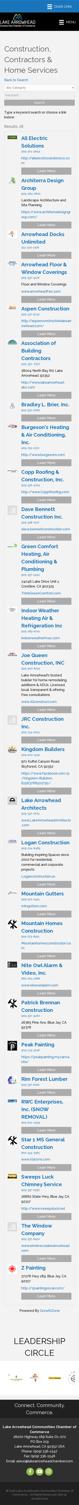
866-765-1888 (30, 978)
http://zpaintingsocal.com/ (42, 1288)
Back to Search (16, 80)
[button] (9, 1375)
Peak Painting (37, 1045)
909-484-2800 (30, 193)
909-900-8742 (30, 668)
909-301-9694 (30, 151)
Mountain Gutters (42, 894)
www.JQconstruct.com (39, 702)
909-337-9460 (30, 1015)
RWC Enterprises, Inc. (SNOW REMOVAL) (42, 1109)
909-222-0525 (30, 899)
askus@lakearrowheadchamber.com (44, 1461)
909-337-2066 (30, 410)
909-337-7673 (30, 813)
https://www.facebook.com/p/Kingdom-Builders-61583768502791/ (45, 778)
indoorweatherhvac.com (40, 638)
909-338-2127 (30, 522)
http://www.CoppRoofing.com (45, 492)
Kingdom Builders (43, 749)
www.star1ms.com (35, 1159)
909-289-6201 (30, 631)
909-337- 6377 (30, 364)
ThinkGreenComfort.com (41, 593)
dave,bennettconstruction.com (45, 529)
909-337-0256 (30, 1190)
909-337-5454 (30, 574)
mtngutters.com (34, 906)
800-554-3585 (30, 1152)
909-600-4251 (30, 754)
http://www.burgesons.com (43, 455)
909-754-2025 (30, 732)
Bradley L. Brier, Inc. (45, 404)
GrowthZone (50, 1311)
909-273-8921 (30, 936)
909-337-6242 (30, 314)
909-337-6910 (30, 1239)
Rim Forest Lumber (44, 1079)
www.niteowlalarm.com (39, 985)
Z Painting (33, 1268)
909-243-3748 (30, 1050)
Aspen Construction (45, 309)
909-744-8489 (30, 848)
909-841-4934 (30, 1122)
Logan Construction (45, 843)
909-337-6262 (30, 1084)
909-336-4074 (30, 485)
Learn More (46, 171)
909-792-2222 (30, 448)
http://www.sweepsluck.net (43, 1209)
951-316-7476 (30, 247)
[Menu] (59, 6)
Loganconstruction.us (38, 876)
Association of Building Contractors (38, 350)
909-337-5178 (30, 277)
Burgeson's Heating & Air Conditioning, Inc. (45, 434)
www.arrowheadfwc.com (41, 291)
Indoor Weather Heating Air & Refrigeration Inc (41, 618)
